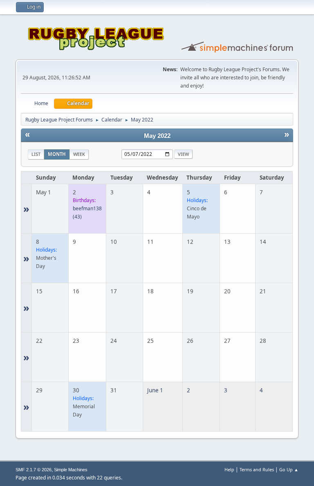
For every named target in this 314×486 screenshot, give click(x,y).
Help (229, 469)
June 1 (155, 390)
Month (57, 154)
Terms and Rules (257, 469)
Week (79, 154)
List (35, 154)
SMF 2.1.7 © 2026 (34, 469)
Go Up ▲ (288, 469)
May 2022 (157, 136)
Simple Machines (70, 469)
